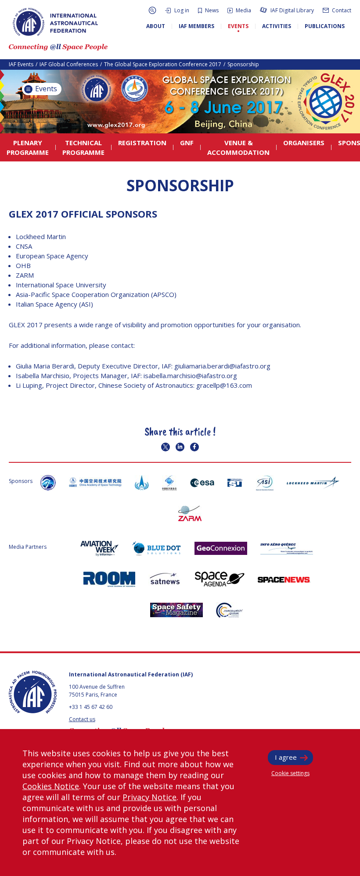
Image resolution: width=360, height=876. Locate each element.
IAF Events (21, 64)
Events (45, 88)
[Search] (152, 10)
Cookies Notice (50, 786)
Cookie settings (290, 773)
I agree (286, 757)
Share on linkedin (180, 447)
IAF (55, 22)
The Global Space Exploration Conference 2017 (162, 64)
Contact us (82, 719)
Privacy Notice (149, 797)
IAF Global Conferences (69, 64)
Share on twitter (165, 447)
